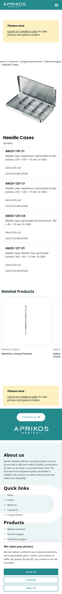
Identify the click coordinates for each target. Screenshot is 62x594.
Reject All (31, 588)
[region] (31, 568)
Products (13, 61)
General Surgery (53, 61)
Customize (31, 580)
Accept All (31, 572)
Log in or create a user (23, 31)
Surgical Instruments (31, 61)
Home (3, 61)
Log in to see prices (16, 173)
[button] (56, 5)
